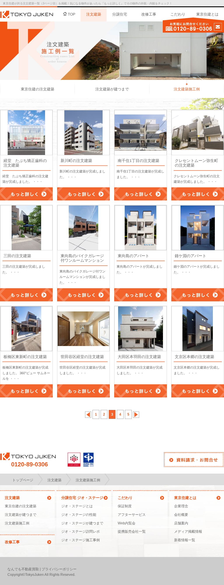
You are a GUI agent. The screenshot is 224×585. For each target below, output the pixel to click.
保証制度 (125, 506)
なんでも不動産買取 (23, 569)
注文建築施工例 (187, 89)
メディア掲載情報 (188, 531)
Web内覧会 (126, 523)
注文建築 (93, 14)
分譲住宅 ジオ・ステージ (82, 498)
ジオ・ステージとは (77, 506)
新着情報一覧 (184, 540)
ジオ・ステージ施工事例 (80, 540)
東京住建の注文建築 (37, 89)
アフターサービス (132, 514)
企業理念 (181, 506)
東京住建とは (207, 14)
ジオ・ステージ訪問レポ (80, 531)
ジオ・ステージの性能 (78, 514)
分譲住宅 (119, 14)
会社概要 (181, 514)
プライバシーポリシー (59, 569)
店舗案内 (181, 523)
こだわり (177, 14)
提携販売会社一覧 (132, 531)
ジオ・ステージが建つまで (82, 523)
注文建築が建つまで (112, 89)
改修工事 (148, 14)
